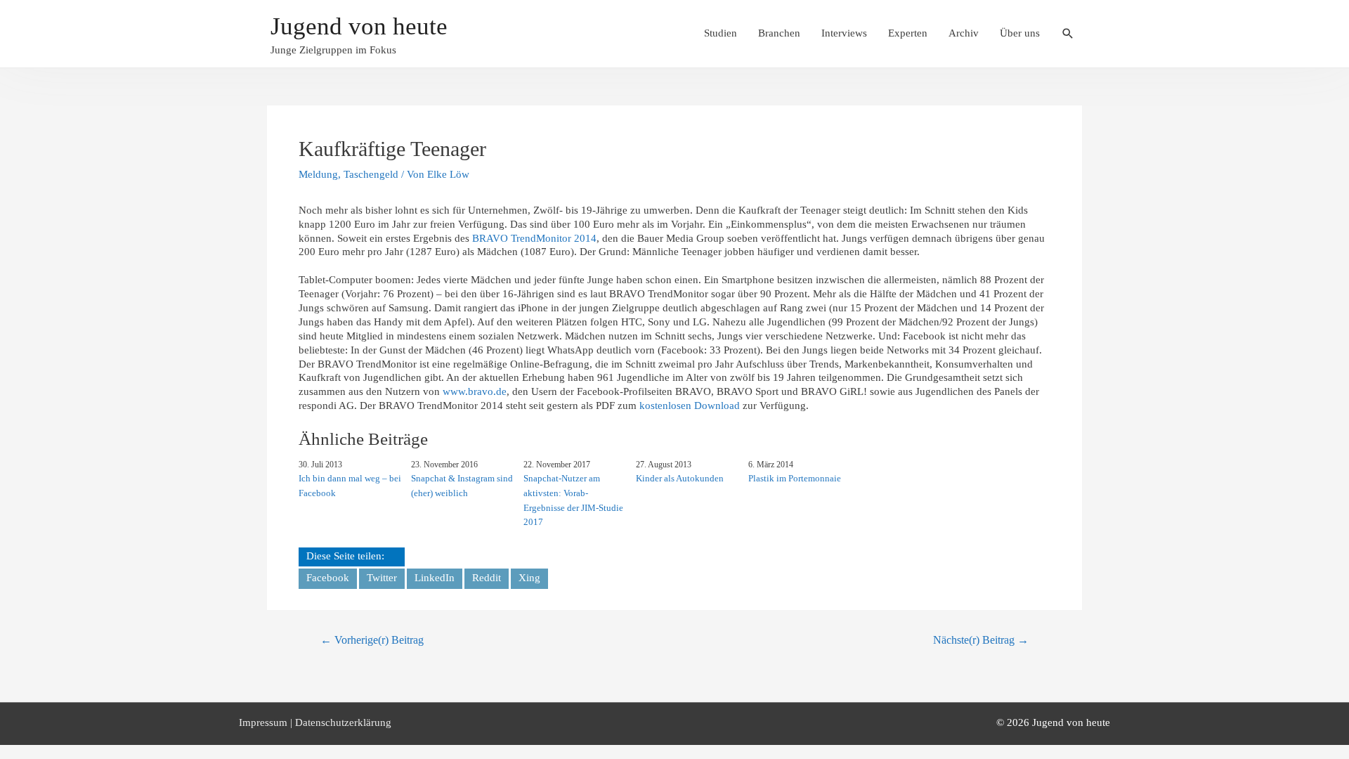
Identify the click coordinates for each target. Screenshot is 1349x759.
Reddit (486, 577)
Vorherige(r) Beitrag (372, 640)
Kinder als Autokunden (680, 478)
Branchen (779, 33)
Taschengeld (371, 174)
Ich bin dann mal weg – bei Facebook (350, 485)
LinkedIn (435, 577)
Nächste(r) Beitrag (981, 640)
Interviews (844, 33)
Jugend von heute (359, 26)
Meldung (318, 174)
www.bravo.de (475, 391)
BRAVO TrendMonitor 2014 (534, 238)
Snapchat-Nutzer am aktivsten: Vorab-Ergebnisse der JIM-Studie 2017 (573, 500)
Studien (720, 33)
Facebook (327, 577)
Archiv (964, 33)
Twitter (382, 577)
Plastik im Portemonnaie (794, 478)
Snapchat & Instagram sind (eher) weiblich (462, 485)
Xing (529, 577)
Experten (907, 33)
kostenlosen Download (689, 405)
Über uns (1020, 33)
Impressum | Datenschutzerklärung (315, 722)
